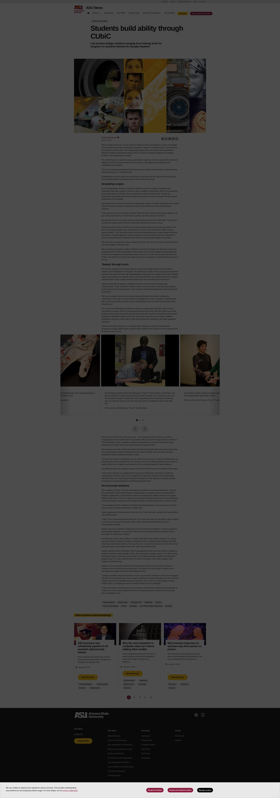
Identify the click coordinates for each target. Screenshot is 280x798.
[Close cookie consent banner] (275, 786)
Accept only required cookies (180, 790)
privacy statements (70, 791)
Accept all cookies (155, 790)
